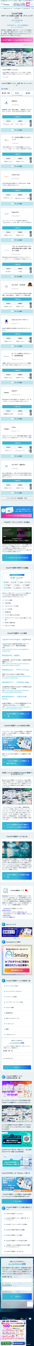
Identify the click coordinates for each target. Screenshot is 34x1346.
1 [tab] (14, 938)
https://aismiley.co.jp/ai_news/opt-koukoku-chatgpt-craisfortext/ (15, 691)
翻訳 (7, 1029)
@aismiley (7, 915)
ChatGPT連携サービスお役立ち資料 (16, 1240)
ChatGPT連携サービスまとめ (14, 1251)
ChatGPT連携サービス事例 (14, 1235)
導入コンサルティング (12, 1018)
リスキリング (10, 1024)
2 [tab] (17, 938)
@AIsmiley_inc (22, 912)
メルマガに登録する (8, 917)
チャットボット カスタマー (14, 991)
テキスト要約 (10, 1007)
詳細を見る (18, 117)
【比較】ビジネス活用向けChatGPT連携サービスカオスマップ (18, 1246)
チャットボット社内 (12, 986)
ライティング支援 (11, 997)
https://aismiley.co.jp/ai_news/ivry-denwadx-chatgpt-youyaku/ (15, 664)
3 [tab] (19, 938)
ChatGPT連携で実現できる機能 (15, 1230)
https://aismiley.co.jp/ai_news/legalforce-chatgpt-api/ (15, 650)
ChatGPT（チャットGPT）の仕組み (16, 1224)
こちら (19, 1273)
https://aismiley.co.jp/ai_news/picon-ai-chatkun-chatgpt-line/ (16, 677)
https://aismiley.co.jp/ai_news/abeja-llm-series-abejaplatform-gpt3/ (16, 708)
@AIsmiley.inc (6, 910)
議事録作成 (9, 1013)
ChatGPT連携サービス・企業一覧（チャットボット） (18, 1219)
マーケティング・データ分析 (14, 1002)
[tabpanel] (17, 932)
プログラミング (10, 1034)
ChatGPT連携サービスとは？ (14, 1213)
